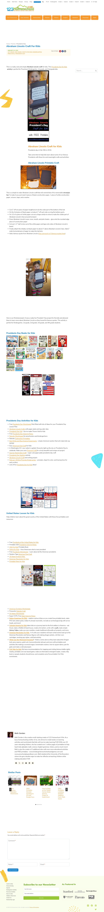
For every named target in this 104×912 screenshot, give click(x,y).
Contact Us (8, 897)
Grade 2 (66, 2)
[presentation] (14, 780)
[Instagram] (88, 905)
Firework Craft (32, 450)
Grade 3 (71, 2)
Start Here (14, 2)
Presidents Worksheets (20, 552)
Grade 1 (60, 2)
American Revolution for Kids (19, 559)
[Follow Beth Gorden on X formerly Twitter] (19, 763)
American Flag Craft (19, 446)
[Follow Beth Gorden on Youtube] (26, 763)
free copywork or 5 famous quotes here (52, 234)
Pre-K (47, 2)
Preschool (11, 53)
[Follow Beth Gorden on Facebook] (16, 763)
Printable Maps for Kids (17, 561)
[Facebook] (63, 51)
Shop (31, 2)
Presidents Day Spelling (17, 455)
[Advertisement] (71, 7)
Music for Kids (9, 893)
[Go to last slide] (10, 789)
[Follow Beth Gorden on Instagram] (22, 763)
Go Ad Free (37, 2)
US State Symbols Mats (17, 557)
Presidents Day (20, 53)
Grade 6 (88, 2)
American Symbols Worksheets (19, 609)
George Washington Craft (17, 453)
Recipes (21, 2)
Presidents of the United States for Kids (26, 542)
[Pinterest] (60, 51)
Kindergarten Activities (11, 890)
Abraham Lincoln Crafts (17, 429)
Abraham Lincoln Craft (16, 458)
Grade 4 (77, 2)
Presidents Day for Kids (59, 67)
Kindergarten (53, 2)
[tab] (35, 804)
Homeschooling (9, 886)
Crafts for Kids (27, 52)
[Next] (66, 789)
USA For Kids (13, 547)
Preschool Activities (10, 891)
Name (10, 864)
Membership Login (10, 899)
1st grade (11, 52)
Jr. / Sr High (94, 2)
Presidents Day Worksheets (22, 424)
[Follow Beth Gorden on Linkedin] (29, 763)
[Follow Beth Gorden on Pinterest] (32, 763)
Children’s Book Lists (11, 895)
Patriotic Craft (20, 611)
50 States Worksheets (16, 614)
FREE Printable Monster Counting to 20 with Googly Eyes (30, 793)
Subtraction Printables (22, 439)
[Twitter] (96, 909)
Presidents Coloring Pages (27, 545)
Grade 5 (82, 2)
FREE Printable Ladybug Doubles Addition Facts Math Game (61, 794)
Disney (26, 2)
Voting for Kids (14, 550)
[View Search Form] (43, 1)
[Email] (65, 51)
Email (42, 864)
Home (8, 2)
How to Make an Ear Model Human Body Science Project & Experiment (46, 793)
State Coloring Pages (28, 616)
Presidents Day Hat (15, 431)
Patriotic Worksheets (16, 436)
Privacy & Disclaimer (34, 907)
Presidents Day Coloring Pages (23, 434)
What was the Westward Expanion (21, 640)
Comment (12, 841)
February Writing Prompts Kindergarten (22, 460)
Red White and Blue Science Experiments (23, 441)
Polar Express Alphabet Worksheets (14, 791)
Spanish (8, 888)
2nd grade (18, 52)
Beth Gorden (20, 733)
